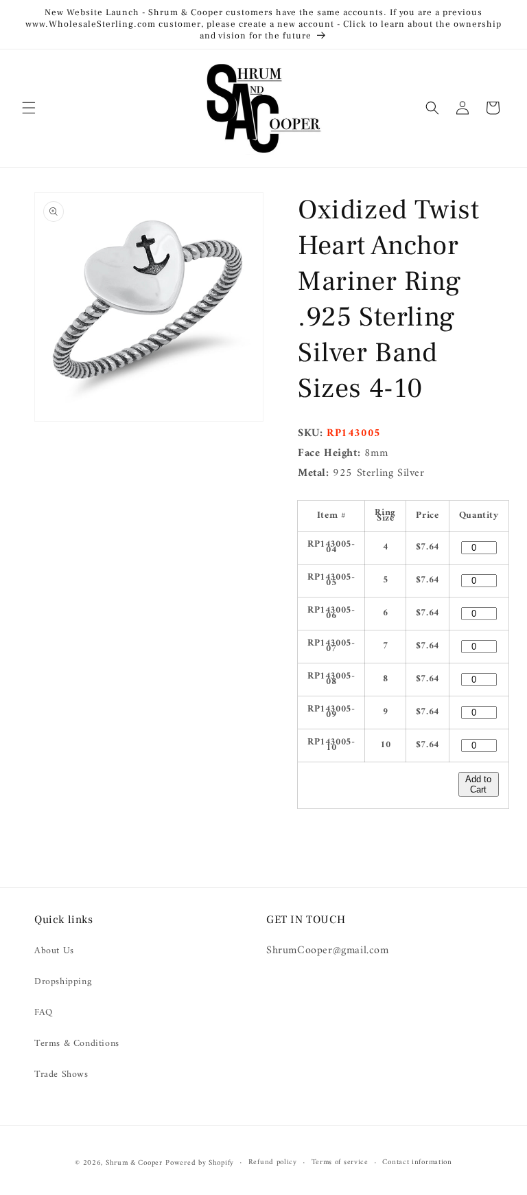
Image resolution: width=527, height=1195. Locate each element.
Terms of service (340, 1163)
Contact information (417, 1163)
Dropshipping (62, 981)
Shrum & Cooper (134, 1163)
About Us (54, 950)
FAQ (43, 1012)
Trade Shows (61, 1074)
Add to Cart (478, 784)
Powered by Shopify (199, 1163)
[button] (29, 108)
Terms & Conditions (76, 1043)
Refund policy (272, 1163)
